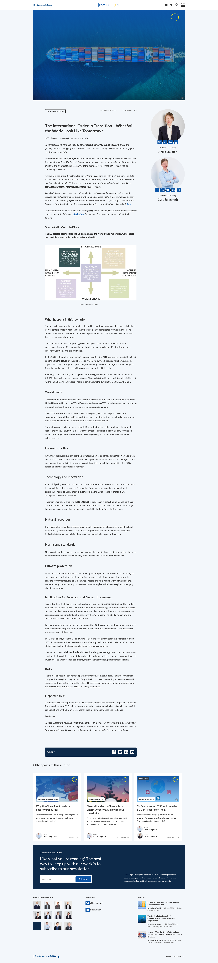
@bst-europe (87, 903)
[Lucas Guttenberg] (48, 905)
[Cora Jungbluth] (48, 926)
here (129, 204)
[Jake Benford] (68, 905)
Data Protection (178, 956)
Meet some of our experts (43, 897)
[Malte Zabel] (58, 915)
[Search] (176, 4)
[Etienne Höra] (37, 905)
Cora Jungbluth (168, 199)
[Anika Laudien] (68, 915)
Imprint (168, 956)
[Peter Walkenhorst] (37, 915)
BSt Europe (87, 910)
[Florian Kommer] (48, 915)
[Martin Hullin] (58, 905)
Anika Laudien (167, 152)
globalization (78, 214)
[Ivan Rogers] (37, 926)
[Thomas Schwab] (58, 926)
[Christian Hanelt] (68, 926)
